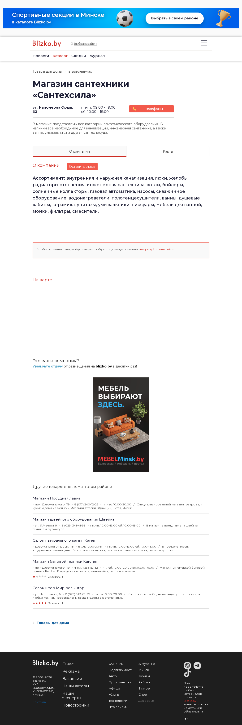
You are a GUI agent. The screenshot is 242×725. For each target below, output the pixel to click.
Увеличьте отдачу (48, 366)
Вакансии (72, 678)
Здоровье (146, 701)
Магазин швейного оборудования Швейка (73, 519)
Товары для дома (47, 71)
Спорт (143, 694)
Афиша (114, 688)
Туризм (144, 676)
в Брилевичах (80, 71)
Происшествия (121, 682)
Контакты (39, 702)
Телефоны (154, 109)
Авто (113, 676)
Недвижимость (121, 670)
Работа (144, 682)
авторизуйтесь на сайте (156, 249)
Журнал (97, 55)
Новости (41, 55)
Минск (143, 670)
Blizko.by (190, 701)
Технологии (118, 701)
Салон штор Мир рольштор (58, 588)
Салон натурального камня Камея (64, 540)
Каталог (60, 55)
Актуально (146, 664)
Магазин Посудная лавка (56, 498)
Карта (168, 151)
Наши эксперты (71, 695)
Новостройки (75, 705)
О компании (79, 151)
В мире (144, 688)
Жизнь (114, 694)
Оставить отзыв (82, 166)
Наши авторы (75, 686)
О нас (67, 664)
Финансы (116, 664)
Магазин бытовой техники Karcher (65, 561)
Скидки (78, 55)
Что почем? (118, 707)
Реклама (71, 671)
